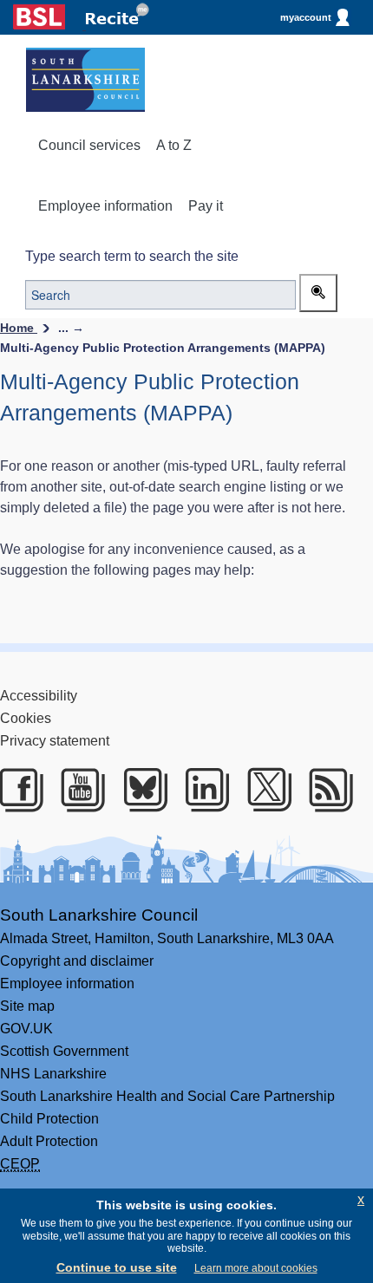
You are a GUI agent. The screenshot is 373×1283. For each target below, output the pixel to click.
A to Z (174, 145)
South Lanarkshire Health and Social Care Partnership (167, 1096)
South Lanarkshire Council (99, 915)
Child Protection (49, 1118)
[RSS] (328, 789)
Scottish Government (64, 1051)
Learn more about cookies (255, 1268)
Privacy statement (54, 740)
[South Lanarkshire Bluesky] (142, 789)
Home (18, 328)
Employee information (105, 206)
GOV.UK (26, 1028)
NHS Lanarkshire (53, 1073)
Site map (27, 1006)
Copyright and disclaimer (77, 961)
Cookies (25, 718)
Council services (89, 145)
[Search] (318, 293)
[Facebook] (18, 789)
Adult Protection (49, 1141)
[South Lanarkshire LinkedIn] (204, 789)
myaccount (305, 17)
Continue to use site (116, 1267)
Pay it (205, 206)
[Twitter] (266, 789)
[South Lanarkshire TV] (80, 789)
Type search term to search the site (132, 256)
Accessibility (38, 695)
